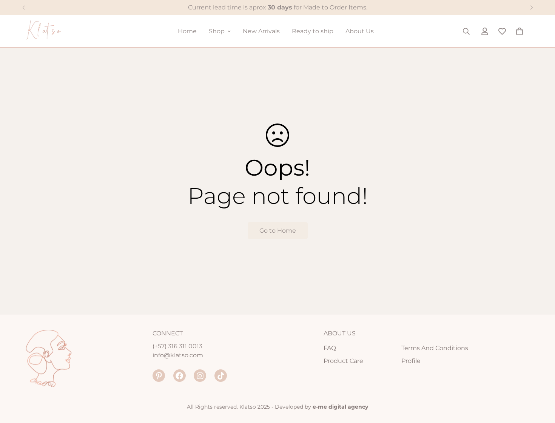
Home (187, 31)
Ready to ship (312, 31)
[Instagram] (200, 375)
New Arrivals (261, 31)
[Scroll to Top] (540, 382)
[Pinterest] (159, 375)
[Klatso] (52, 31)
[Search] (466, 31)
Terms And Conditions (434, 348)
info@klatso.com (178, 355)
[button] (519, 31)
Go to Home (277, 230)
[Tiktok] (220, 375)
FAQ (330, 348)
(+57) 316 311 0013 (177, 346)
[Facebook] (179, 375)
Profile (411, 360)
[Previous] (23, 7)
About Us (359, 31)
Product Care (343, 360)
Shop (217, 31)
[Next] (531, 7)
